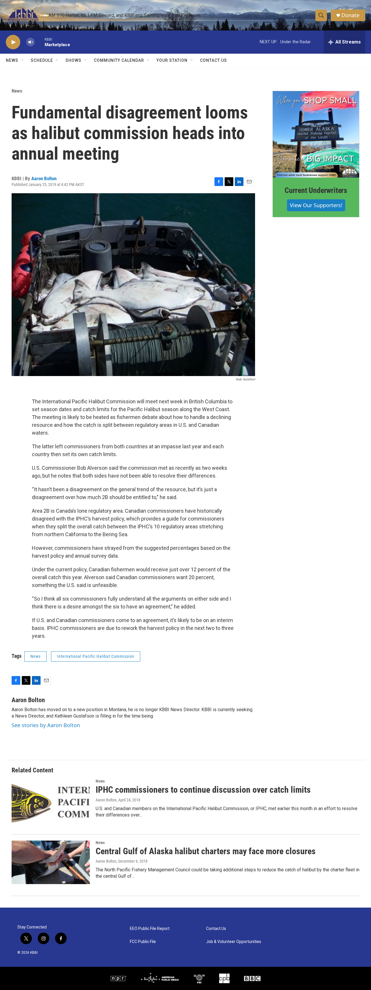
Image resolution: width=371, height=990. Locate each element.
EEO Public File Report (150, 928)
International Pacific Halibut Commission (95, 656)
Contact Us (213, 60)
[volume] (30, 42)
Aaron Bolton (44, 178)
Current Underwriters (316, 190)
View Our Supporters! (316, 205)
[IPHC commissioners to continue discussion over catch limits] (51, 801)
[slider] (40, 42)
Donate (350, 15)
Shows (73, 60)
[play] (13, 42)
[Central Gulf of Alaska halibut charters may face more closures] (51, 862)
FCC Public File (143, 942)
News (17, 91)
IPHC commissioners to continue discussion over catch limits (203, 790)
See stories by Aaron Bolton (46, 725)
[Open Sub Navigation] (22, 60)
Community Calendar (119, 60)
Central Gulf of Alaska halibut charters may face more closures (206, 851)
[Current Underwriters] (316, 134)
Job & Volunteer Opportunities (233, 942)
